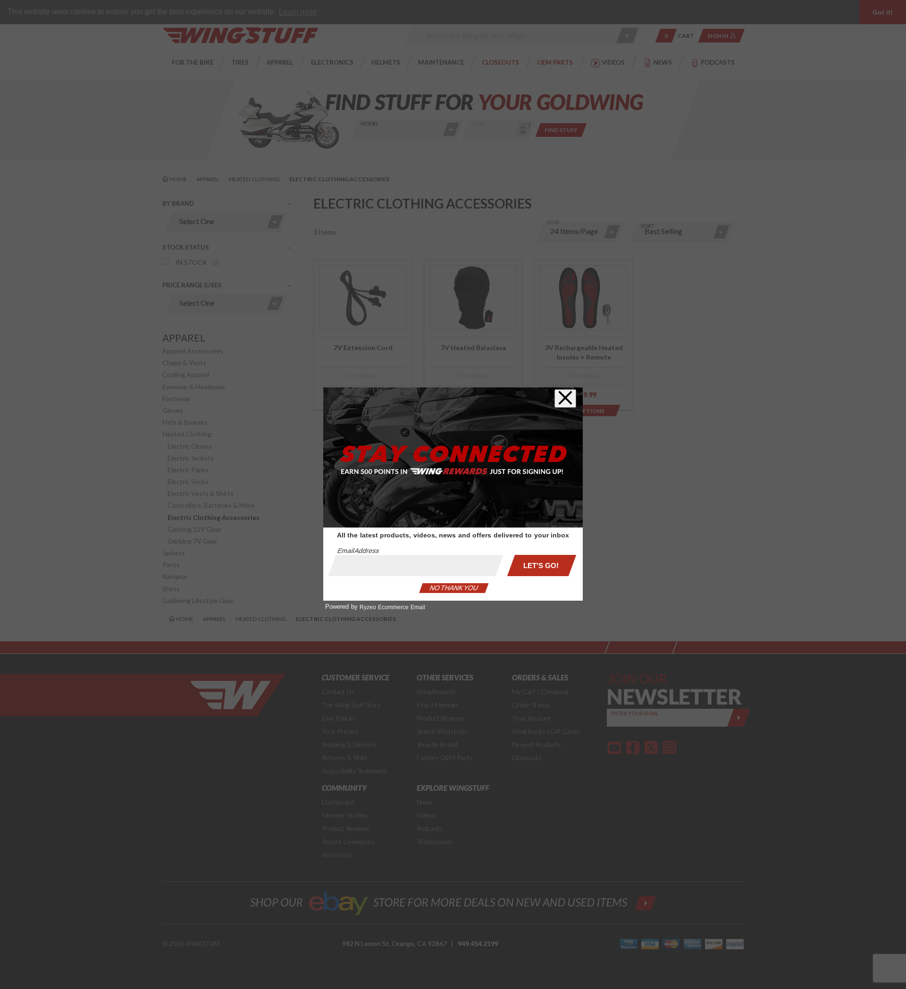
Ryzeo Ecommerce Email (392, 607)
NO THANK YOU (453, 588)
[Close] (565, 398)
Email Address (358, 550)
